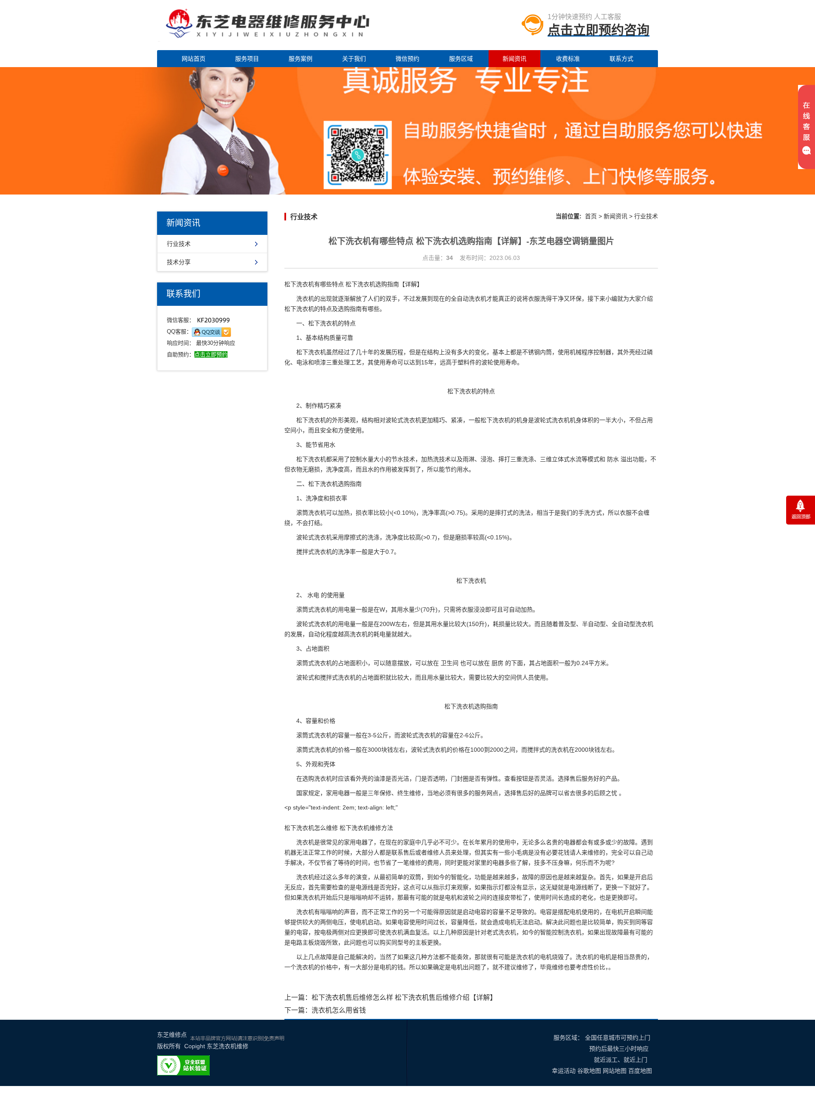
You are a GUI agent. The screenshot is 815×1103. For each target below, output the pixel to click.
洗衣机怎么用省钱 (339, 1010)
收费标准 (568, 58)
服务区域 (461, 58)
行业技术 (179, 243)
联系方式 (621, 58)
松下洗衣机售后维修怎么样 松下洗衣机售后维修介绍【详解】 (404, 997)
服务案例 (300, 58)
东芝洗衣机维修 (227, 1046)
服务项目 (247, 58)
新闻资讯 (514, 58)
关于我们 (354, 58)
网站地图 (615, 1070)
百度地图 (640, 1070)
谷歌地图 (589, 1070)
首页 (591, 216)
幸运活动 (564, 1070)
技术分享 (179, 262)
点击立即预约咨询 (598, 30)
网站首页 (193, 58)
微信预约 (407, 58)
